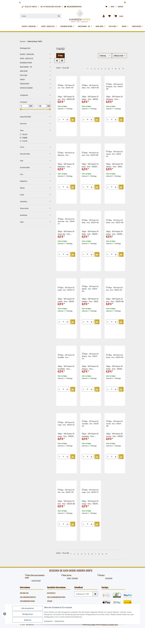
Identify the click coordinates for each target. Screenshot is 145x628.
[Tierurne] (66, 575)
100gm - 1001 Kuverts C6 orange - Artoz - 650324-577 (90, 502)
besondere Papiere (26, 62)
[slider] (20, 109)
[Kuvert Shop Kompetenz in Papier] (36, 576)
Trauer (22, 79)
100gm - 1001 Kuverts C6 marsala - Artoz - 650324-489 (114, 435)
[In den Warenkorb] (72, 119)
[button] (106, 6)
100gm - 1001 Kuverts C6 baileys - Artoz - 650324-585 (90, 98)
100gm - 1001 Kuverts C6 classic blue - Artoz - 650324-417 (66, 233)
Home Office (24, 71)
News (112, 6)
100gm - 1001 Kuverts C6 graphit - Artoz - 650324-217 (66, 300)
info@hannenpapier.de (74, 6)
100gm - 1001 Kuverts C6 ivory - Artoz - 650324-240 (115, 300)
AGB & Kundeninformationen (56, 597)
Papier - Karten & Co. (26, 58)
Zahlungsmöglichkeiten (28, 597)
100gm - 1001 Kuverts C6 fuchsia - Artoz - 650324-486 (114, 233)
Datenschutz (51, 593)
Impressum (48, 621)
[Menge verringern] (59, 119)
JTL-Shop (92, 624)
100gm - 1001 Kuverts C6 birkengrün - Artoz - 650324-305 (114, 98)
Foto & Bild (23, 75)
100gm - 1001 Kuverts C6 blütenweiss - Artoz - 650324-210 (66, 165)
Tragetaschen (24, 83)
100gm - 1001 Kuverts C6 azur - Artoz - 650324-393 (66, 97)
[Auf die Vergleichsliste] (66, 79)
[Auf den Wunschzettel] (72, 79)
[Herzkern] (101, 575)
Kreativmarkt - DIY (26, 67)
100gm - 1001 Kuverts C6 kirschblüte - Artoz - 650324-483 (66, 368)
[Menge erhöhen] (67, 119)
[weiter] (123, 68)
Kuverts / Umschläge (27, 54)
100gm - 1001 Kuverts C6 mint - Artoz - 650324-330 (66, 502)
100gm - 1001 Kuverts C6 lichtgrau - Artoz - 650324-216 (90, 368)
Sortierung (103, 55)
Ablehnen (27, 620)
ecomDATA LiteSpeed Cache (110, 624)
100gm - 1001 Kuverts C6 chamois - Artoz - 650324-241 (114, 165)
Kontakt (120, 6)
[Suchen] (59, 16)
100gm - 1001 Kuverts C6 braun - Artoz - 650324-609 (90, 165)
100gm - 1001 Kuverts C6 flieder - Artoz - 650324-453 (90, 233)
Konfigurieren (27, 614)
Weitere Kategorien (26, 88)
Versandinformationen (27, 601)
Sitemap (49, 601)
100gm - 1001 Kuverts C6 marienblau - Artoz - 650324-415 (90, 435)
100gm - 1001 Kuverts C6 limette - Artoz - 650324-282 (114, 368)
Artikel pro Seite (118, 55)
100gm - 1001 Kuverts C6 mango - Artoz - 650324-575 (66, 435)
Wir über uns (24, 593)
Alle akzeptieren (27, 608)
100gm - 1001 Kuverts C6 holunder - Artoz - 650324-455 (90, 300)
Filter (61, 55)
